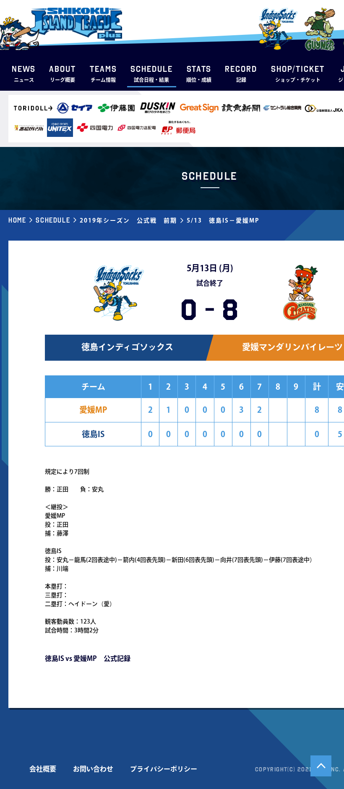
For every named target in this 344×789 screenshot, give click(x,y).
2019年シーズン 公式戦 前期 (128, 220)
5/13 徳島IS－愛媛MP (223, 220)
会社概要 (42, 768)
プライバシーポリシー (163, 768)
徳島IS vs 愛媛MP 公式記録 (87, 658)
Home (17, 220)
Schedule (53, 220)
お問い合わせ (93, 768)
